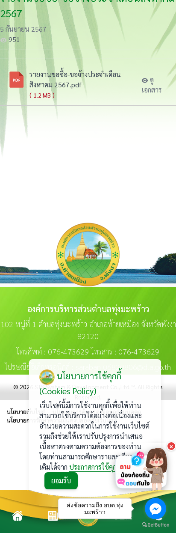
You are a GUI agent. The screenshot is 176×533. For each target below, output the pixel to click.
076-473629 (68, 351)
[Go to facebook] (155, 508)
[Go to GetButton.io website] (155, 524)
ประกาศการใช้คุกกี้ (94, 466)
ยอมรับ (61, 480)
